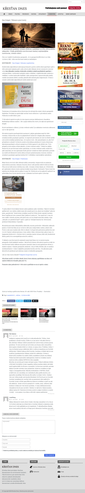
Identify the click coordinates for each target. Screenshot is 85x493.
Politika (17, 14)
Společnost (42, 14)
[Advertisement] (28, 278)
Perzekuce (25, 14)
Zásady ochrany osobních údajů (69, 476)
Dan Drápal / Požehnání (20, 159)
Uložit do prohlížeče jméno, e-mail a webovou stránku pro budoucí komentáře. (24, 450)
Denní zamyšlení (71, 14)
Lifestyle (60, 14)
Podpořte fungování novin (28, 255)
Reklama (33, 461)
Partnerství (36, 471)
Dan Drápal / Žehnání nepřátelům (23, 63)
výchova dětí (25, 295)
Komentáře (51, 14)
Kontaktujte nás (65, 467)
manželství (11, 295)
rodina (18, 295)
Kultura (33, 14)
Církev (10, 14)
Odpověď (51, 393)
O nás (5, 461)
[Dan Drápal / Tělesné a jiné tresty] (28, 35)
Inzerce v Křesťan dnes (39, 467)
